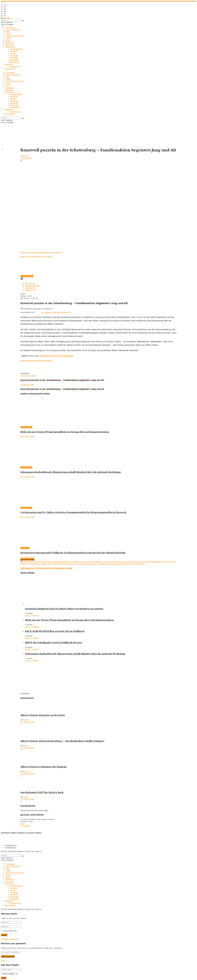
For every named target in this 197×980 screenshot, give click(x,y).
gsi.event (14, 51)
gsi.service (9, 47)
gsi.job (13, 53)
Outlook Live (30, 290)
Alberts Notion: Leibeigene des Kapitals (43, 766)
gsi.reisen (14, 55)
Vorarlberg (10, 27)
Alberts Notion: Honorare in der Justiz (42, 715)
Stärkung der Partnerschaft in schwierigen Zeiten (46, 568)
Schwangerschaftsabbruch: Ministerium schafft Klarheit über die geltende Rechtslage (70, 472)
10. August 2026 (27, 773)
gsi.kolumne (15, 66)
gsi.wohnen (15, 62)
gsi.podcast (10, 68)
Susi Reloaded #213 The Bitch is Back (42, 792)
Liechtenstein (26, 427)
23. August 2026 (27, 722)
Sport (7, 40)
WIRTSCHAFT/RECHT (14, 36)
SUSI (26, 797)
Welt (7, 32)
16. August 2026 (27, 748)
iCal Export (30, 283)
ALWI (26, 720)
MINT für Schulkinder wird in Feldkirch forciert (53, 642)
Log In (3, 960)
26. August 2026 (27, 436)
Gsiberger (9, 42)
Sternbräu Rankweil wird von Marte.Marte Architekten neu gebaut (64, 608)
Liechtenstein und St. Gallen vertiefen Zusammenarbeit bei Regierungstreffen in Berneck (73, 512)
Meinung (9, 64)
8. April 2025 (25, 158)
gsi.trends (14, 60)
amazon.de (25, 826)
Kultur (8, 38)
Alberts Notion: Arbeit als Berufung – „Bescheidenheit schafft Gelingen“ (62, 741)
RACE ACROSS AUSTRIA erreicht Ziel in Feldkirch (54, 631)
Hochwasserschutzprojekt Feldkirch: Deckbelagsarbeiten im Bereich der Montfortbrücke (73, 552)
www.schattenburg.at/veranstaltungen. (56, 355)
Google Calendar (32, 285)
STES (26, 156)
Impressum (10, 847)
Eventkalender (16, 49)
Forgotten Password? (10, 939)
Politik (8, 34)
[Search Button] (23, 20)
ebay (22, 824)
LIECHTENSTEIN (12, 29)
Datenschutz (11, 845)
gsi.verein (9, 45)
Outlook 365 (30, 288)
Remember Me (10, 931)
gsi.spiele (14, 58)
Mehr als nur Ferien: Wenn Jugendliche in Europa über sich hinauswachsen (65, 432)
